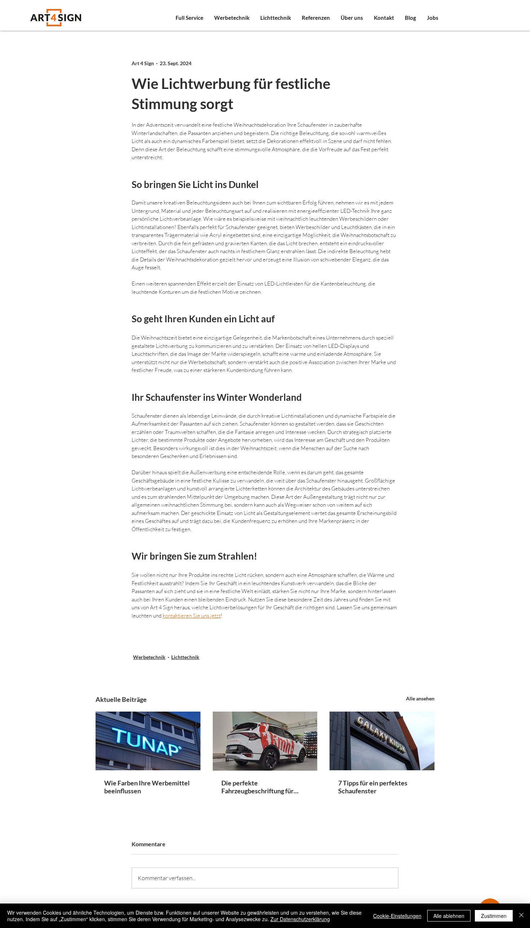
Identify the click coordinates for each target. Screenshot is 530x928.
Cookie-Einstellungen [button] (397, 915)
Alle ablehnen (448, 915)
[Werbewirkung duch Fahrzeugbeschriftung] (265, 741)
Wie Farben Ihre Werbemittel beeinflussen (147, 787)
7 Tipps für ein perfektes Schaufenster (372, 787)
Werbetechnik (149, 657)
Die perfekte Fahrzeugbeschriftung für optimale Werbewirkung (257, 787)
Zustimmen (494, 915)
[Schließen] (521, 915)
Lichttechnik (185, 657)
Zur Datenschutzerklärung (300, 919)
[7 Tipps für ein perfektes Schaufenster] (382, 741)
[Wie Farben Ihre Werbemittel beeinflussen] (148, 741)
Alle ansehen (420, 698)
